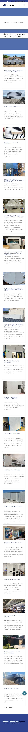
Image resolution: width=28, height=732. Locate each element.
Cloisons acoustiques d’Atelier (12, 433)
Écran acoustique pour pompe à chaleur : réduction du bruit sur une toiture (13, 289)
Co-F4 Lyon (11, 722)
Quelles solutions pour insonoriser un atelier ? (13, 616)
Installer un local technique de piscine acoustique (12, 652)
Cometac (5, 22)
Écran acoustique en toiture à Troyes (14, 106)
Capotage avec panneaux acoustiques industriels (11, 397)
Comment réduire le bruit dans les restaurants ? (13, 543)
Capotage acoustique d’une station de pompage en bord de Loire (13, 70)
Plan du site (5, 721)
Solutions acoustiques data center (13, 506)
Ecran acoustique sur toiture (11, 688)
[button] (24, 693)
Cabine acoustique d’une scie (12, 470)
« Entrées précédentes (8, 707)
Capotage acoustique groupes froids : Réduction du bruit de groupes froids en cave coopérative (13, 326)
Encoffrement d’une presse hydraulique (11, 361)
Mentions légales (14, 721)
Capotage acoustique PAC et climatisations (11, 143)
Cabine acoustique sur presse (12, 579)
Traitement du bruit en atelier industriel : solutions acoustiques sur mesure (14, 217)
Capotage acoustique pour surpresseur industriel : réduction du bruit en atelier (14, 180)
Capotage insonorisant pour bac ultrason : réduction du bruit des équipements (12, 253)
